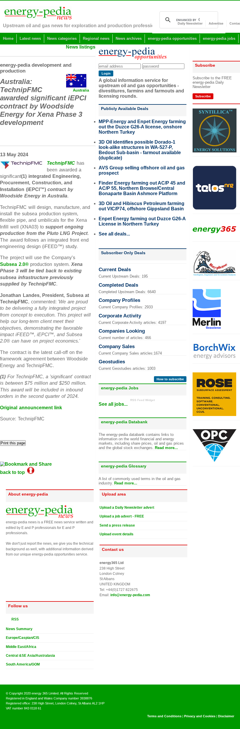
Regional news (96, 38)
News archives (129, 38)
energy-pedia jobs (219, 38)
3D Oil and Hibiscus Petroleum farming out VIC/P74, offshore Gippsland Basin (141, 206)
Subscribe (203, 96)
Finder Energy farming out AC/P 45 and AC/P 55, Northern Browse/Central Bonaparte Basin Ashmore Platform (142, 188)
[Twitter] (8, 673)
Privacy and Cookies (199, 716)
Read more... (166, 448)
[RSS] (8, 619)
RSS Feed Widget (142, 400)
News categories (62, 38)
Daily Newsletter (190, 23)
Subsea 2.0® (14, 264)
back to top (13, 472)
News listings (80, 46)
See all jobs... (113, 404)
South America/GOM (23, 664)
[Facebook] (13, 673)
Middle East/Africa (21, 647)
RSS (13, 619)
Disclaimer (226, 716)
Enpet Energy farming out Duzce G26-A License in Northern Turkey (142, 221)
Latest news (30, 38)
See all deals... (114, 233)
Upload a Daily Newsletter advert (127, 508)
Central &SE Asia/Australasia (30, 656)
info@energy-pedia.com (130, 595)
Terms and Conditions (164, 716)
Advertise (216, 23)
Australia (81, 90)
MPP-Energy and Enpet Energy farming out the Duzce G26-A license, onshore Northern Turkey (142, 127)
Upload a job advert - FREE (122, 516)
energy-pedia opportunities (172, 38)
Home (8, 38)
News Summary (19, 629)
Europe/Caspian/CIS (22, 638)
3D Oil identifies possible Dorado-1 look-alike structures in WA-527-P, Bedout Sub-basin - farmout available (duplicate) (140, 150)
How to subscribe (170, 379)
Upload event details (116, 534)
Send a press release (117, 525)
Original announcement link (31, 407)
